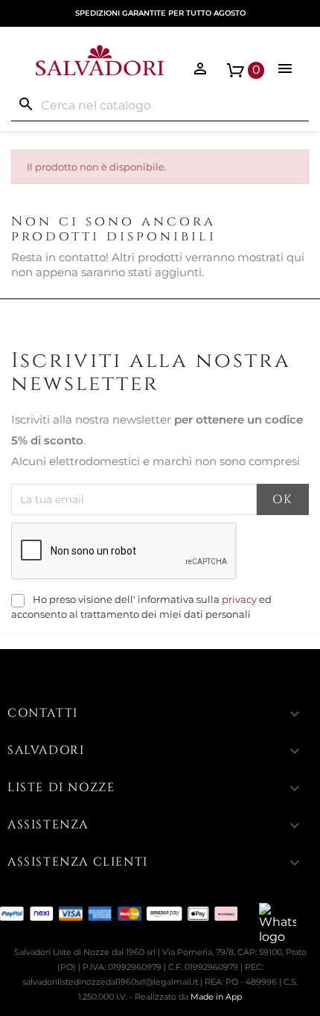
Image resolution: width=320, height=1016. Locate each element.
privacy (239, 599)
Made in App (216, 996)
